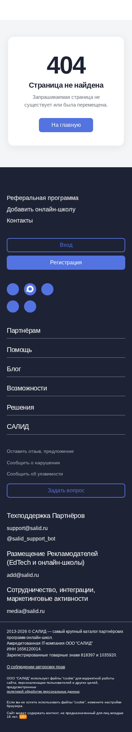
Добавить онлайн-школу (41, 209)
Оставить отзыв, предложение (40, 451)
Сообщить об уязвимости (35, 473)
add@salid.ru (23, 575)
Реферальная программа (43, 198)
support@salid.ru (27, 528)
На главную (66, 125)
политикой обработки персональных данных (43, 691)
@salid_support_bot (31, 538)
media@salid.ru (26, 611)
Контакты (20, 220)
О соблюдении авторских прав (36, 667)
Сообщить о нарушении (33, 462)
